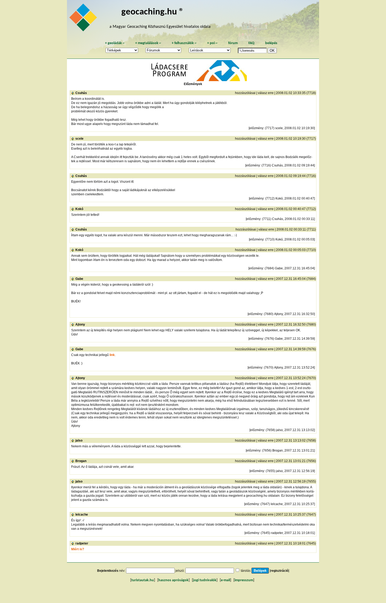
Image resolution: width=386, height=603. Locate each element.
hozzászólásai (245, 93)
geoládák (115, 43)
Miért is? (77, 549)
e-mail (225, 580)
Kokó (79, 209)
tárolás (246, 571)
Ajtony (80, 324)
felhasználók (184, 43)
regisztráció (279, 571)
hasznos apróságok (173, 580)
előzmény (256, 128)
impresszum (243, 580)
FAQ (251, 43)
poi (212, 43)
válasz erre (266, 93)
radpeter (81, 543)
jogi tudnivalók (204, 580)
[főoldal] (84, 19)
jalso (78, 440)
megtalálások (148, 43)
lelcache (81, 514)
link (112, 355)
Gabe (79, 279)
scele (79, 138)
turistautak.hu (142, 580)
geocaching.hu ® (152, 12)
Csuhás (81, 93)
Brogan (80, 461)
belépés (271, 43)
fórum (233, 43)
